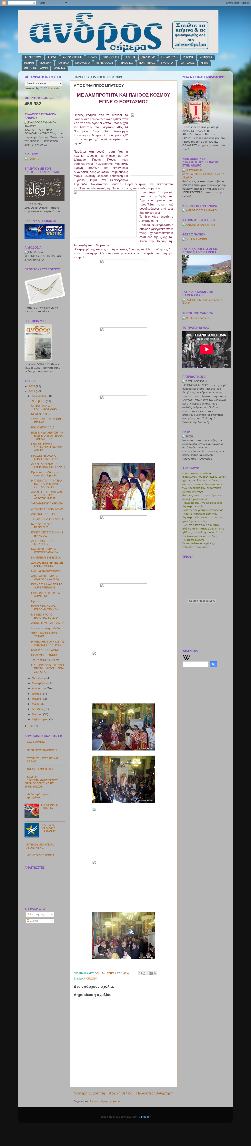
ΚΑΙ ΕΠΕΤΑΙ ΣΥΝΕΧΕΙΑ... (46, 557)
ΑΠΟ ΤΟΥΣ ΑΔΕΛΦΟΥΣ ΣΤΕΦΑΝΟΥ (48, 828)
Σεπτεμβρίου (40, 683)
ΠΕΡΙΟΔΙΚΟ (126, 62)
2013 (32, 391)
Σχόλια (33, 920)
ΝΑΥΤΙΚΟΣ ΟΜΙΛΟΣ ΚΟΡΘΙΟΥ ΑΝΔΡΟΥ (44, 551)
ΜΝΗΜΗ (29, 62)
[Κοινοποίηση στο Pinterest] (155, 973)
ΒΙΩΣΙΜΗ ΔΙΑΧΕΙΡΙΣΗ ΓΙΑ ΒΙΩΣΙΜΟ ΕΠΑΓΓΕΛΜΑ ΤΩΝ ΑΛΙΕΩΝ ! (47, 435)
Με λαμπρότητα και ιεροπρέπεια (38, 796)
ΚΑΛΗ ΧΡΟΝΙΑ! (35, 742)
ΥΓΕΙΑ (204, 62)
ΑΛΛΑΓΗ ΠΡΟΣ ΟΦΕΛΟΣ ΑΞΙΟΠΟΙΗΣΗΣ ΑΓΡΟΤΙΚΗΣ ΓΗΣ (47, 495)
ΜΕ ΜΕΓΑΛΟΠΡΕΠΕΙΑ (40, 855)
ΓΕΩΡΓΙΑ (130, 57)
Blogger (145, 1116)
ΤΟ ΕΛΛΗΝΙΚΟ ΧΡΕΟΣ (45, 660)
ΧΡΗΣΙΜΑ (59, 68)
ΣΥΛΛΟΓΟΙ (167, 62)
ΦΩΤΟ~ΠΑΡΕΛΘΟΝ (36, 68)
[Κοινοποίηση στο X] (148, 973)
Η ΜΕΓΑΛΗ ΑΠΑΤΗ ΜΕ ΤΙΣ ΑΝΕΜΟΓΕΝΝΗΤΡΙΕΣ (48, 643)
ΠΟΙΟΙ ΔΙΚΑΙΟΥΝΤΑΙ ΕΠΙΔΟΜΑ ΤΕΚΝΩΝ (44, 608)
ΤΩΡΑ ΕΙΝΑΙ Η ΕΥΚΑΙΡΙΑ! (49, 807)
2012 (32, 725)
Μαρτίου (37, 714)
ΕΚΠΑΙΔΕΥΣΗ (169, 57)
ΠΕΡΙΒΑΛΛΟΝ (104, 62)
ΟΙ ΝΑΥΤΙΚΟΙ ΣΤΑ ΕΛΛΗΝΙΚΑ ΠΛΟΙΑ (44, 407)
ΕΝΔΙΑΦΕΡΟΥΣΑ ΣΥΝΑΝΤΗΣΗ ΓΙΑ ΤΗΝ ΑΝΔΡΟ (46, 447)
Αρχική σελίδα (121, 1093)
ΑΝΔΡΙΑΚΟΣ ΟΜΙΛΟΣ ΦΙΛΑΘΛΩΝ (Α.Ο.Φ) (45, 578)
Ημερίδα (36, 601)
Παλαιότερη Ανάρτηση (155, 1093)
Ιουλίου (37, 693)
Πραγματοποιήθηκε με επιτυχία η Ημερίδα (44, 474)
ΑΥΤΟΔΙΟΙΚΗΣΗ (72, 57)
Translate (53, 88)
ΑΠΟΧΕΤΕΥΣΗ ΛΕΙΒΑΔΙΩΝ (48, 623)
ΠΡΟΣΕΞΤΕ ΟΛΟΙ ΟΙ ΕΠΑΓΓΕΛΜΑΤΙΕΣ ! (44, 457)
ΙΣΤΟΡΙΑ (188, 57)
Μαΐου (36, 703)
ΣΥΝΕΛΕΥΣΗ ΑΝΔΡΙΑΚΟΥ (47, 508)
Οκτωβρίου (39, 678)
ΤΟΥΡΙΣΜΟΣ (187, 62)
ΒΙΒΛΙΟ (92, 57)
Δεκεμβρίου (39, 396)
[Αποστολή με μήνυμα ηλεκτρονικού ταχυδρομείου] (140, 973)
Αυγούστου (39, 688)
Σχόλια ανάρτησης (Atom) (106, 1101)
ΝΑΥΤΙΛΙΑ (63, 62)
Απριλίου (38, 709)
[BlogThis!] (144, 973)
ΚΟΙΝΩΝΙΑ (206, 57)
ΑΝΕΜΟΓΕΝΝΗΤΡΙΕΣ (44, 513)
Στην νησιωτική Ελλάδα (45, 628)
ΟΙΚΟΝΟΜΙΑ (82, 62)
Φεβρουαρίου (40, 719)
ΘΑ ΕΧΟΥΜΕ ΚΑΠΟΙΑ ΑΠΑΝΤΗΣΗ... (39, 846)
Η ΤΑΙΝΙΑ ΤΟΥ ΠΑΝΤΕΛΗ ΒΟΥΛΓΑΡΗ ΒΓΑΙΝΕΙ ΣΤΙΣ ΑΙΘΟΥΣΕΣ (47, 483)
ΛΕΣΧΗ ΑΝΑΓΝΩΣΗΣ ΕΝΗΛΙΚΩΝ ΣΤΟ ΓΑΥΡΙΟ (48, 466)
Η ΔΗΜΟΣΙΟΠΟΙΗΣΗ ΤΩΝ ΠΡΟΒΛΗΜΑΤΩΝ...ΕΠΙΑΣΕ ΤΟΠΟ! (47, 668)
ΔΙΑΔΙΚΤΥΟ (148, 57)
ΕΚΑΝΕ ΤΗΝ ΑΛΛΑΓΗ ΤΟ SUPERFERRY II (47, 586)
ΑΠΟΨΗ (52, 57)
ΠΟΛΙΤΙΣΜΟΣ (147, 62)
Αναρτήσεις (36, 914)
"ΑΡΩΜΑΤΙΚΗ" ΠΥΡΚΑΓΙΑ (47, 503)
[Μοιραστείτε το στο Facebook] (151, 973)
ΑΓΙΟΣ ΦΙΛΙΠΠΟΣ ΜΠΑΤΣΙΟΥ (42, 543)
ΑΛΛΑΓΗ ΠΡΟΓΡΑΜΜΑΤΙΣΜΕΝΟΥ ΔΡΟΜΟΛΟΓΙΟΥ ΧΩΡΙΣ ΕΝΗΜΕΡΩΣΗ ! (41, 782)
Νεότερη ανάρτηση (89, 1093)
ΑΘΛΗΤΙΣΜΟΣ (33, 57)
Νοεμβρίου (39, 401)
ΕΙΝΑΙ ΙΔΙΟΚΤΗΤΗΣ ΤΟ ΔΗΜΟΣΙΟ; (45, 594)
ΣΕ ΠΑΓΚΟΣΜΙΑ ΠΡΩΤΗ (41, 750)
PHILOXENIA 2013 (42, 427)
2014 (32, 386)
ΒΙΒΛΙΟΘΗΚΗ (111, 57)
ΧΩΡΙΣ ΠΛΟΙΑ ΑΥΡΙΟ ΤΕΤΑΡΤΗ (44, 635)
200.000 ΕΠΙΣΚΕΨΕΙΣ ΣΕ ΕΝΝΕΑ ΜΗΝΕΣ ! (47, 564)
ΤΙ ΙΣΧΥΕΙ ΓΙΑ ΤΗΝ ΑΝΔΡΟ (47, 519)
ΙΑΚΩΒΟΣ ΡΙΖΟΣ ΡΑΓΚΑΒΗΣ (41, 526)
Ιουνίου (37, 698)
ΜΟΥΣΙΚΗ (45, 62)
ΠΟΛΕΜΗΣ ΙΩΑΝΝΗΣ (44, 655)
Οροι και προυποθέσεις (45, 570)
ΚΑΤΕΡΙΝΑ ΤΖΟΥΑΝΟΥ (45, 649)
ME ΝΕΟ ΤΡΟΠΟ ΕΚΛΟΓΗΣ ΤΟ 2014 (45, 616)
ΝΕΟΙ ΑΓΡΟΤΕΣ (41, 414)
